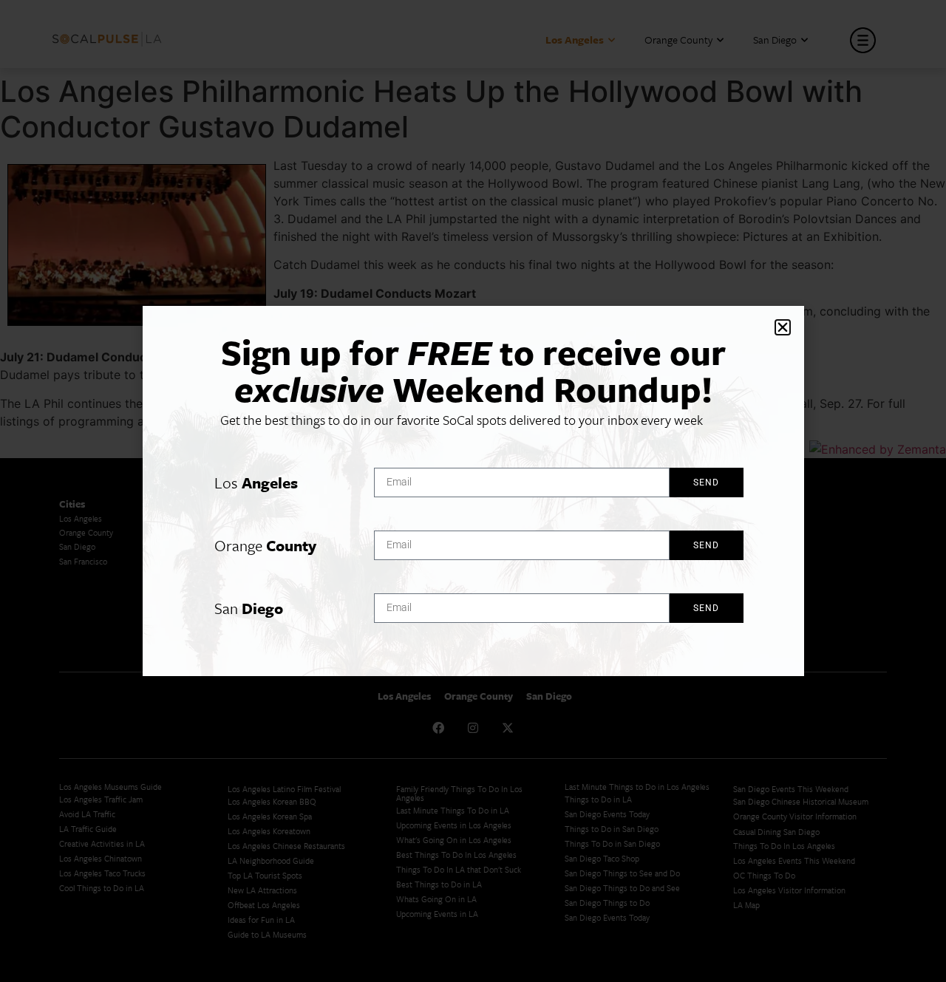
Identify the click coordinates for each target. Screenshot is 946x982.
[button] (782, 327)
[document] (473, 491)
